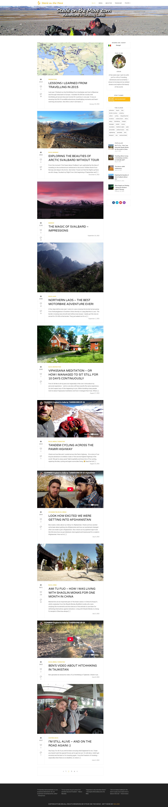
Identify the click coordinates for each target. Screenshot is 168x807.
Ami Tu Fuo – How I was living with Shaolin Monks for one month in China (71, 592)
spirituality (119, 132)
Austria (51, 738)
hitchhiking (117, 121)
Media (100, 3)
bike (122, 110)
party (127, 127)
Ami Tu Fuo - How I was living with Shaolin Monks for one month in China (122, 147)
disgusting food (124, 116)
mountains (111, 127)
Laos (54, 296)
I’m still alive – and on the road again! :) (70, 743)
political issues (120, 129)
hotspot (124, 121)
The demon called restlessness (120, 167)
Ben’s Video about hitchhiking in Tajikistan (72, 667)
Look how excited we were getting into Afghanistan (69, 517)
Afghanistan (52, 512)
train (125, 132)
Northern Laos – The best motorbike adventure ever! (71, 302)
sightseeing (112, 132)
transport (111, 135)
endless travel (119, 118)
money (123, 124)
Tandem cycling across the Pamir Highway (70, 447)
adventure (111, 110)
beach (117, 110)
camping (121, 113)
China (55, 585)
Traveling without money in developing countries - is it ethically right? (121, 158)
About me (109, 3)
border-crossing (113, 113)
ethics (126, 118)
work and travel (123, 135)
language (111, 124)
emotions (111, 118)
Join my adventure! (120, 99)
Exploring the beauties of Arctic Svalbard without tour (73, 158)
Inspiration (52, 79)
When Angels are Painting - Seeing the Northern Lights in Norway (122, 187)
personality (112, 129)
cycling (116, 116)
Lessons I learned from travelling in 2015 (67, 85)
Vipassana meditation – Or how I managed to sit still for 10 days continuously (73, 374)
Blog (93, 3)
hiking (110, 121)
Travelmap (118, 3)
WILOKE (116, 804)
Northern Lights (120, 127)
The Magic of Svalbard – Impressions (68, 228)
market (117, 124)
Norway (55, 152)
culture (111, 116)
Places (127, 3)
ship (127, 129)
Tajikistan (61, 441)
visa (116, 135)
